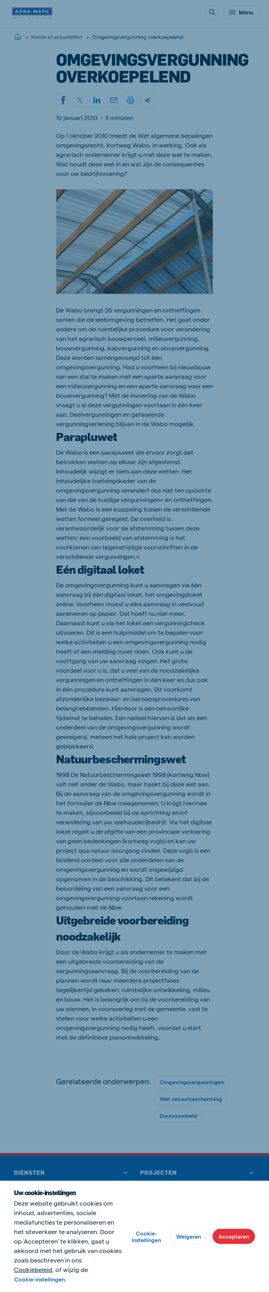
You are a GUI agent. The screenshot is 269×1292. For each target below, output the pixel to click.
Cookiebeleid (33, 1269)
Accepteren (234, 1236)
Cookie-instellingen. (40, 1279)
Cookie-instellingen (146, 1236)
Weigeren (188, 1236)
